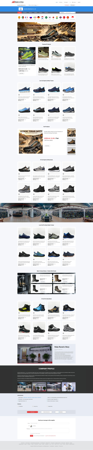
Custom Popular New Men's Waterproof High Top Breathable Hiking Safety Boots (54, 315)
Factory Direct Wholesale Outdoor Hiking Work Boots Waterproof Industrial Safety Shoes (24, 315)
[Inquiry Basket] (70, 2)
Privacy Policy (61, 446)
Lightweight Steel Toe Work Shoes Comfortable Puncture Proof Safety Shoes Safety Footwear (69, 59)
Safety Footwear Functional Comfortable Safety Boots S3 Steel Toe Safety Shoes (56, 74)
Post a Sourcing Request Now (51, 435)
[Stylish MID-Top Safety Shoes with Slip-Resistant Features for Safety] (54, 189)
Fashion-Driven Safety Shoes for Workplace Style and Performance (67, 118)
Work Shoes (39, 397)
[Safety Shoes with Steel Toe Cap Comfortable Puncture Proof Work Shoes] (54, 234)
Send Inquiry (67, 5)
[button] (46, 40)
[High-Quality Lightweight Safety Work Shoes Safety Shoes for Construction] (68, 234)
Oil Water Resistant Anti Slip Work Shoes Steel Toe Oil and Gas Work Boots (67, 276)
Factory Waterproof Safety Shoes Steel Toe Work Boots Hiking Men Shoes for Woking (45, 286)
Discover (40, 12)
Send (31, 435)
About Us (30, 12)
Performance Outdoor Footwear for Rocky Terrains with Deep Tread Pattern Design (39, 97)
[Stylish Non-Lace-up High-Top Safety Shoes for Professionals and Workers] (39, 307)
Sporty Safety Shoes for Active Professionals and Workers (67, 262)
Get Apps (74, 2)
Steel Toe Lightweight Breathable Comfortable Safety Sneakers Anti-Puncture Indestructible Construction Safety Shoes (69, 74)
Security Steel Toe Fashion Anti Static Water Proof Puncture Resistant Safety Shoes (24, 336)
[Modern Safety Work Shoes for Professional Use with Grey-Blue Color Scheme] (24, 110)
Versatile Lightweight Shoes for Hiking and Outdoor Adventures (26, 66)
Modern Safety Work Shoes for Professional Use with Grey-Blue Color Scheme (23, 118)
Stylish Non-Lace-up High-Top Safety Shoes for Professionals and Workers (38, 315)
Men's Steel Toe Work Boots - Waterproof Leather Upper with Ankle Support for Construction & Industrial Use (68, 315)
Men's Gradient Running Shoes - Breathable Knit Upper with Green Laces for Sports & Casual (39, 262)
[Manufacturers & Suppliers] (18, 2)
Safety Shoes (25, 397)
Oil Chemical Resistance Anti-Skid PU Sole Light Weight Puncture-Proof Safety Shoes (43, 74)
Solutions (35, 12)
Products (25, 12)
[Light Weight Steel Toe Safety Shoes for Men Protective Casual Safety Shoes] (24, 234)
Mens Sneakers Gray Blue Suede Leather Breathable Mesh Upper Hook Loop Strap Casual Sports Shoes (39, 176)
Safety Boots (30, 397)
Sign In (57, 2)
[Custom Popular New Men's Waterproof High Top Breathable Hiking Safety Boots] (54, 307)
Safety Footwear (34, 397)
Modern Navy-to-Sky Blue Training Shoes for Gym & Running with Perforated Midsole (24, 97)
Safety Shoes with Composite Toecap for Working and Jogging (24, 176)
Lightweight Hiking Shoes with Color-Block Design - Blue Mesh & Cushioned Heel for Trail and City (53, 97)
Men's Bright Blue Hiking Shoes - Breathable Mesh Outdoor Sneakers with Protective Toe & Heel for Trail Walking (68, 97)
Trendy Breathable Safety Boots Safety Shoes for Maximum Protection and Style (68, 197)
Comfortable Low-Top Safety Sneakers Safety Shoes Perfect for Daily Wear (53, 118)
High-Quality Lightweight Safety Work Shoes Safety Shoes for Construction (68, 242)
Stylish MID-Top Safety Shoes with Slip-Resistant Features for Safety (53, 197)
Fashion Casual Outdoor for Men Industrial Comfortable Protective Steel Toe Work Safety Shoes (56, 59)
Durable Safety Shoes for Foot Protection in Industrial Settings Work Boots (53, 132)
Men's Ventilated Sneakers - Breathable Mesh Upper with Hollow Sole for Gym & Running (68, 176)
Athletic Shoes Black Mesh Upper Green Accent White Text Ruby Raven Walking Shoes (24, 262)
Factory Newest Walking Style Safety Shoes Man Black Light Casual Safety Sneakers (38, 336)
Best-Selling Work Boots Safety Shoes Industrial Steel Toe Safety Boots (68, 286)
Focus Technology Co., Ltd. (40, 446)
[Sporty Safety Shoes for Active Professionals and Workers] (68, 254)
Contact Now (21, 73)
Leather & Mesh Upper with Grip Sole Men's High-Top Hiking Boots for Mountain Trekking (38, 197)
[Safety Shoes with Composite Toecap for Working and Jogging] (24, 168)
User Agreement (52, 446)
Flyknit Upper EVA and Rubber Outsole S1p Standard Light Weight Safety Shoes (43, 59)
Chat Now (73, 5)
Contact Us (46, 12)
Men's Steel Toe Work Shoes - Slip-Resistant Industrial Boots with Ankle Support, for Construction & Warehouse (53, 262)
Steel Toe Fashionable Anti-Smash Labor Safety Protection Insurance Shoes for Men (39, 242)
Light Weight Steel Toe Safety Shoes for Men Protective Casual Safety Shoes (24, 242)
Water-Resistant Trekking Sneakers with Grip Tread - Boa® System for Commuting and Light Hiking (68, 336)
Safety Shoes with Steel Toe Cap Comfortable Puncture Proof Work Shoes (54, 242)
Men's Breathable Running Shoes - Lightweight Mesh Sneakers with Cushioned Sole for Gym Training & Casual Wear (38, 118)
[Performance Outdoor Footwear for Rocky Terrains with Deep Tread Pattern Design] (39, 89)
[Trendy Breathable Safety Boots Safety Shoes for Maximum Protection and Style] (68, 189)
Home (19, 12)
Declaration (56, 446)
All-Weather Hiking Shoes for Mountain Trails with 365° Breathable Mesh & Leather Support (53, 336)
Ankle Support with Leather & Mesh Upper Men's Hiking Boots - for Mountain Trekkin (24, 197)
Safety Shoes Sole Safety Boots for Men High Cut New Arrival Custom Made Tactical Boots (45, 276)
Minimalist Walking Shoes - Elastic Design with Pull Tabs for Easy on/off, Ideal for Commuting (54, 176)
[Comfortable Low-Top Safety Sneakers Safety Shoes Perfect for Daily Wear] (54, 110)
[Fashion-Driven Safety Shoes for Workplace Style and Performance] (68, 110)
